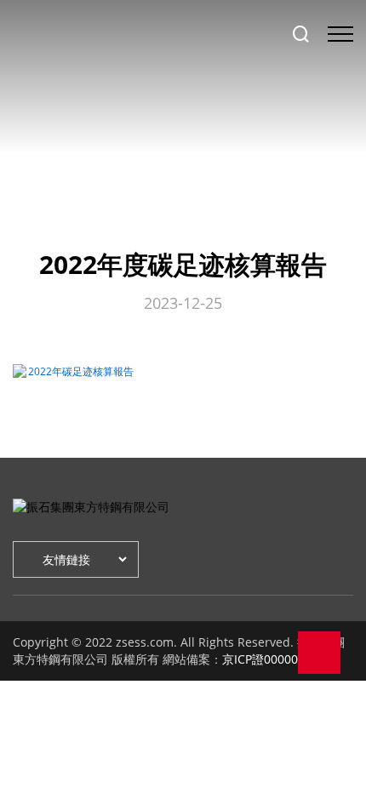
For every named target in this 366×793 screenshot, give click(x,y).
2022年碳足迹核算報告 (81, 371)
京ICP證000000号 (269, 659)
